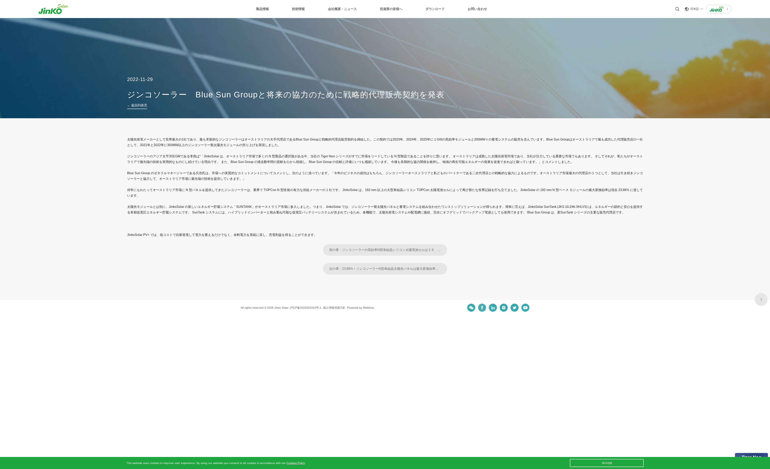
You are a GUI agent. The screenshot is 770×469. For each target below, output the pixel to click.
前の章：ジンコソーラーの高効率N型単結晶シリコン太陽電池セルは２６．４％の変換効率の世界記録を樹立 (388, 250)
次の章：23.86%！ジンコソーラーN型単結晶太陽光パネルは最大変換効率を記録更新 (388, 268)
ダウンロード (435, 9)
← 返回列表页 (137, 105)
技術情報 (298, 9)
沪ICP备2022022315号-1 (305, 307)
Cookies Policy (296, 463)
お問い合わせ (477, 9)
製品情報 (262, 9)
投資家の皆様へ (391, 9)
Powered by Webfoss (360, 307)
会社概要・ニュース (342, 9)
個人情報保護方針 (334, 307)
